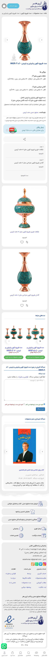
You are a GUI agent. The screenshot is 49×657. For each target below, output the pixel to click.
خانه (45, 13)
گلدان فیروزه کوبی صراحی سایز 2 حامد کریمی (24, 295)
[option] (35, 341)
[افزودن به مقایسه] (27, 242)
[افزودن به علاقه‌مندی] (22, 242)
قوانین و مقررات (23, 377)
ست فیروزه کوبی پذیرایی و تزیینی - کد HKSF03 (13, 349)
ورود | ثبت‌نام (13, 6)
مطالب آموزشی (41, 582)
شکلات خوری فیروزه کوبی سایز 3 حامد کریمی (24, 232)
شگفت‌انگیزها (27, 578)
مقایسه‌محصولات (40, 578)
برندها (29, 573)
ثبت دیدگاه (40, 409)
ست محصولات (38, 13)
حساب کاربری (41, 573)
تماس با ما (12, 582)
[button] (7, 40)
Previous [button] (40, 341)
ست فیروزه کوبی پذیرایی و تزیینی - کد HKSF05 (35, 349)
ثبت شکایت (42, 587)
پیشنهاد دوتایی (26, 587)
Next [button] (9, 341)
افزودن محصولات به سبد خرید (35, 357)
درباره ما (13, 578)
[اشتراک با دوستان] (24, 139)
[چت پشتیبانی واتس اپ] (4, 646)
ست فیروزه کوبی (26, 13)
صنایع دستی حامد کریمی (30, 112)
